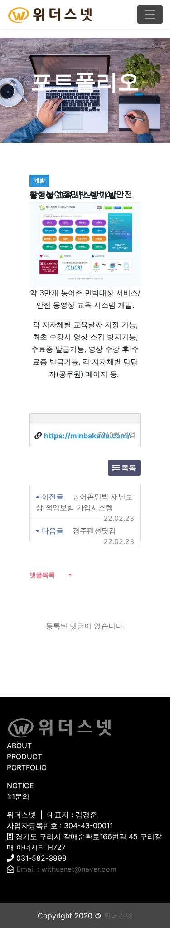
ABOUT (19, 745)
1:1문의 (18, 796)
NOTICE (20, 785)
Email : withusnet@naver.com (66, 869)
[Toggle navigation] (150, 14)
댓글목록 (42, 575)
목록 (128, 467)
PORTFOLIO (27, 767)
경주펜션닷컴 (94, 530)
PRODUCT (24, 756)
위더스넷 (118, 915)
